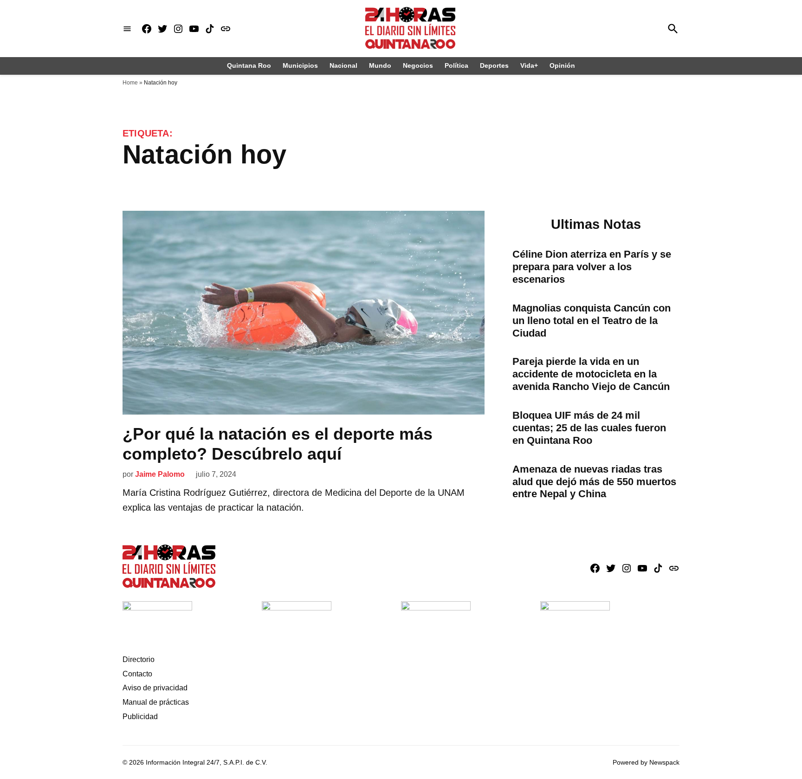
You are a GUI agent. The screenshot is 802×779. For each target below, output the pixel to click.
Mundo (380, 65)
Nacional (343, 65)
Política (456, 65)
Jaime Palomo (160, 474)
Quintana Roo (249, 65)
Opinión (562, 65)
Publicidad (140, 717)
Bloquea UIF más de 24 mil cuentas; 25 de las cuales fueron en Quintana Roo (589, 427)
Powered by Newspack (646, 762)
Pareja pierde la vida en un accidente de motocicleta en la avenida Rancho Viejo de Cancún (591, 374)
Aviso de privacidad (155, 688)
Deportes (494, 65)
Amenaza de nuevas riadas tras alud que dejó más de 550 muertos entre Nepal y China (594, 481)
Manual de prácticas (156, 702)
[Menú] (127, 28)
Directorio (139, 659)
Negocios (418, 65)
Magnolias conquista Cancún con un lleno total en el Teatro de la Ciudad (591, 320)
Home (130, 82)
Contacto (137, 674)
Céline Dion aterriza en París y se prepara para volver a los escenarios (591, 266)
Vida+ (529, 65)
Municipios (300, 65)
